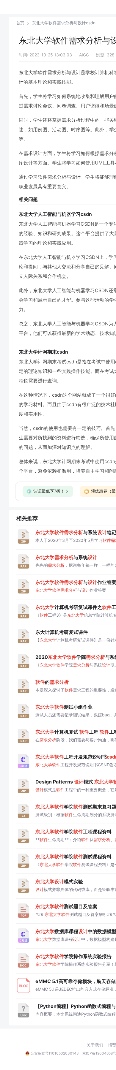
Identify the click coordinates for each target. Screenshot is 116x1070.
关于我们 (95, 1045)
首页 (20, 23)
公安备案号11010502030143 (55, 1053)
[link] (20, 23)
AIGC (84, 54)
